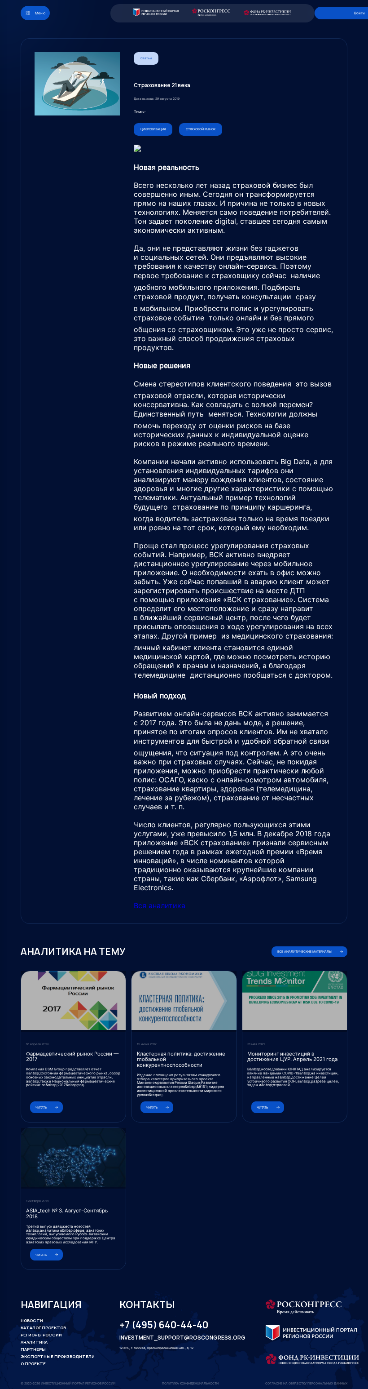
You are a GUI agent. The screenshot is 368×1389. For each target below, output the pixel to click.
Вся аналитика (159, 905)
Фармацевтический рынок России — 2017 (72, 1057)
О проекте (33, 1364)
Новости (32, 1320)
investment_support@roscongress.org (176, 1338)
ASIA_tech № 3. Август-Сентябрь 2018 (67, 1213)
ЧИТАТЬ (41, 1107)
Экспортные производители (58, 1356)
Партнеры (33, 1349)
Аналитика (34, 1342)
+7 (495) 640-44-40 (163, 1325)
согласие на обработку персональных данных (306, 1383)
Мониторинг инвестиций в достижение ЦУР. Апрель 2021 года (292, 1057)
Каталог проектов (43, 1328)
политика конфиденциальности (190, 1383)
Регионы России (41, 1335)
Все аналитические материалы (304, 952)
